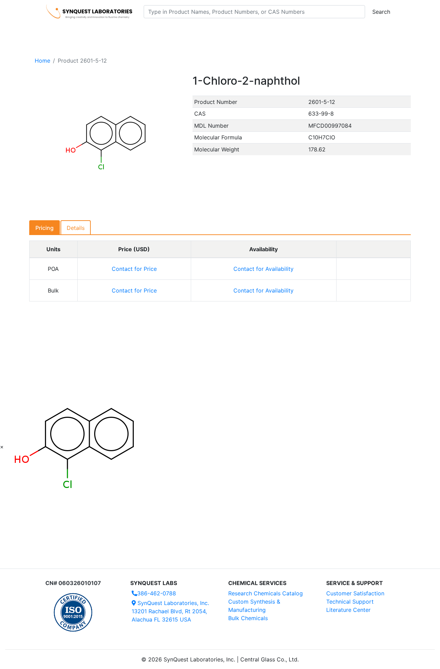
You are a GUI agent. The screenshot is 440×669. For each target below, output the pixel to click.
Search (381, 11)
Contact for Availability (263, 268)
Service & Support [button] (195, 31)
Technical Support (350, 601)
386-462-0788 (156, 593)
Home (42, 60)
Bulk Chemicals (248, 618)
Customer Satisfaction (355, 593)
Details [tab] (76, 227)
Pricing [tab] (44, 227)
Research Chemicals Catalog (265, 593)
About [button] (308, 31)
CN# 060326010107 (73, 583)
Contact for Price (134, 268)
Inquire (373, 268)
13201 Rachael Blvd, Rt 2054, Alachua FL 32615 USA (170, 611)
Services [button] (277, 31)
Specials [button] (242, 31)
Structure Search (141, 31)
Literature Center (348, 609)
